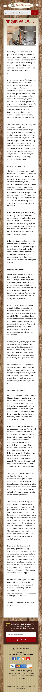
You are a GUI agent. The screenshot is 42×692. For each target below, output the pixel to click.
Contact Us (26, 673)
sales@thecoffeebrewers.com (21, 654)
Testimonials (14, 676)
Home (12, 671)
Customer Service (15, 673)
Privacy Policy (27, 671)
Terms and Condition (27, 676)
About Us (19, 671)
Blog (32, 673)
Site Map (22, 678)
